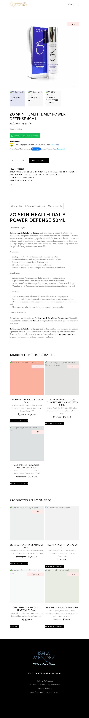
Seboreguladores (72, 613)
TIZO (37, 473)
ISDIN (71, 408)
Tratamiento (37, 174)
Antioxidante (40, 172)
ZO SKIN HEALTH (52, 174)
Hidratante (14, 550)
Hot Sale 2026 (55, 172)
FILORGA (61, 550)
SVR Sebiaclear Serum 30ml (62, 608)
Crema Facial (16, 405)
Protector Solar (31, 408)
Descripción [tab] (16, 206)
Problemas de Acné (67, 610)
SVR (32, 411)
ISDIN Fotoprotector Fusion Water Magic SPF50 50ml (62, 402)
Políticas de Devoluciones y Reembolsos (44, 684)
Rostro (19, 174)
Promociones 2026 (17, 408)
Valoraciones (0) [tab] (55, 206)
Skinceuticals (33, 553)
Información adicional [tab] (35, 206)
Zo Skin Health (24, 180)
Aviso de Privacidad (44, 681)
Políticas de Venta (44, 688)
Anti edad (27, 172)
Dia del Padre (26, 405)
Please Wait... (39, 160)
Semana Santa (25, 411)
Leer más (14, 626)
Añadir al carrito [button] (19, 421)
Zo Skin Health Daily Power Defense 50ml (26, 233)
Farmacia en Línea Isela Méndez (26, 320)
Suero (27, 174)
